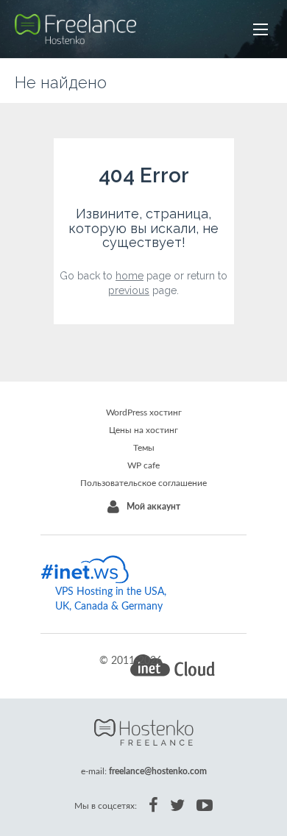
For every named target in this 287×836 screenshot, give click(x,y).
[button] (260, 29)
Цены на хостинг (143, 430)
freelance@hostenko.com (158, 771)
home (130, 276)
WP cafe (143, 465)
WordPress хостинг (144, 412)
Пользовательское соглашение (143, 483)
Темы (144, 447)
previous (128, 290)
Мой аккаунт (153, 506)
